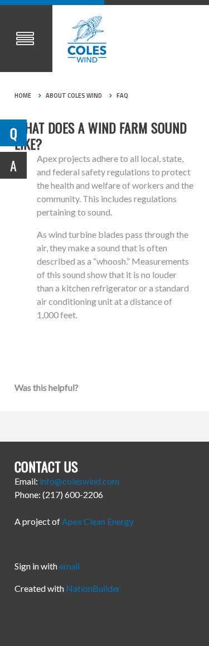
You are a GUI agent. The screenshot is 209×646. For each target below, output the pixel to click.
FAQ (122, 95)
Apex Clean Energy (98, 521)
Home (22, 95)
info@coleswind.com (79, 481)
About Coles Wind (74, 95)
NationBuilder (93, 588)
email (69, 566)
